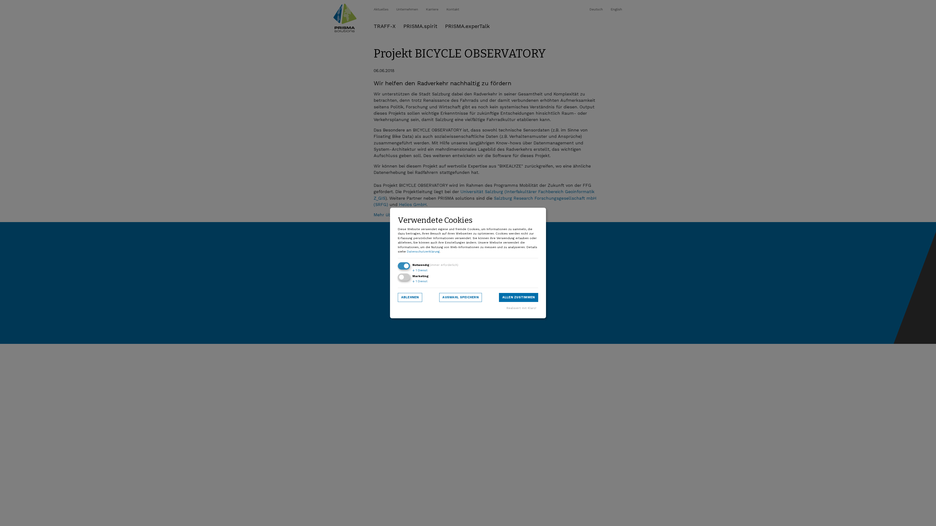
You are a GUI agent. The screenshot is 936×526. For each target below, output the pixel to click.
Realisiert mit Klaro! (521, 308)
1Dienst (420, 270)
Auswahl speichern (460, 297)
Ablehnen (410, 297)
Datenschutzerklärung (423, 251)
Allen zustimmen (518, 297)
